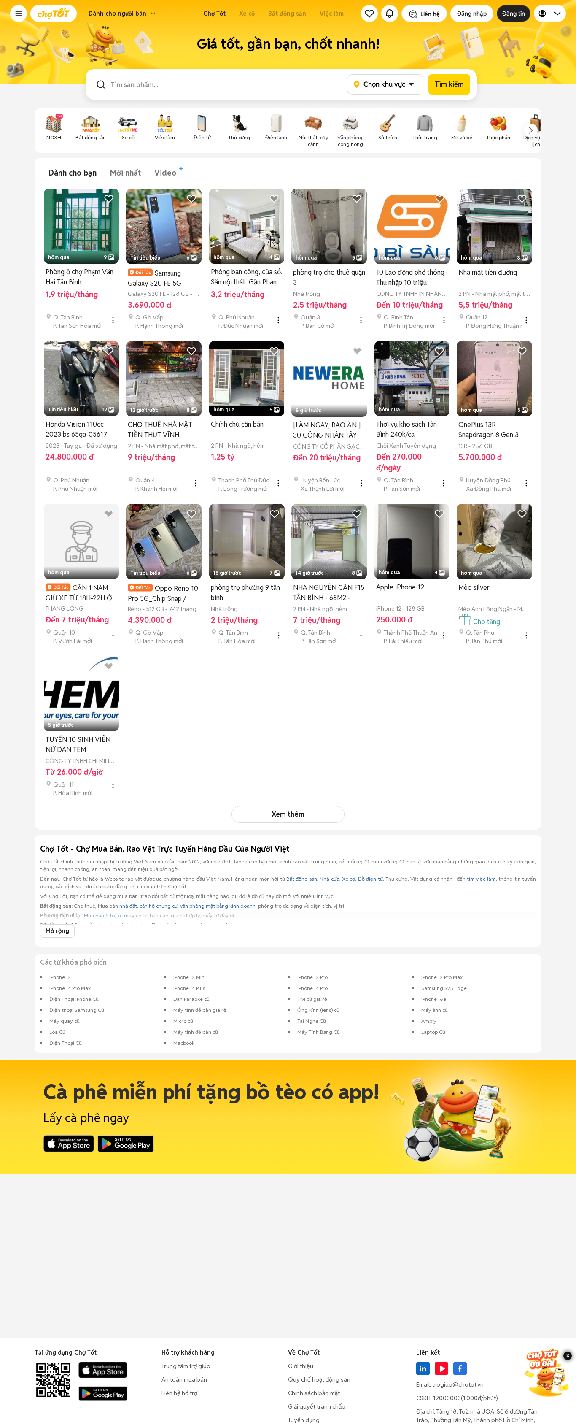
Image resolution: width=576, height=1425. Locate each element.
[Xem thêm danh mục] (531, 130)
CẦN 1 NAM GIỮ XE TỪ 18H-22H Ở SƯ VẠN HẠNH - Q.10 (79, 593)
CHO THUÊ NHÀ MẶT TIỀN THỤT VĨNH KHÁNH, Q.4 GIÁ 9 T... (161, 430)
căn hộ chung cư (159, 906)
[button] (18, 13)
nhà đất (128, 906)
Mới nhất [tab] (125, 173)
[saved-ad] (369, 13)
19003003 (447, 1398)
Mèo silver (474, 587)
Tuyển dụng (304, 1420)
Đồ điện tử (370, 879)
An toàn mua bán (184, 1379)
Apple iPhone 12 (400, 587)
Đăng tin (513, 13)
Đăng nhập (472, 13)
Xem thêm (288, 814)
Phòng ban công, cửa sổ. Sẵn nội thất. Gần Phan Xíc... (247, 277)
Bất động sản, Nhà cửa (312, 879)
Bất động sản (287, 13)
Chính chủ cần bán (237, 424)
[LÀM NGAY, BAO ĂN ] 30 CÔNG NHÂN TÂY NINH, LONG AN (327, 431)
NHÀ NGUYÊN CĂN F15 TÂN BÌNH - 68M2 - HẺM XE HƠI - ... (328, 593)
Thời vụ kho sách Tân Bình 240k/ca (406, 429)
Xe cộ (247, 13)
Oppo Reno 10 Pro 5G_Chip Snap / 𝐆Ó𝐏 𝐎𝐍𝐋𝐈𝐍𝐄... (163, 593)
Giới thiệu (300, 1366)
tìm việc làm (481, 879)
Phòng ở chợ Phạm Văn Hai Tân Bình (79, 277)
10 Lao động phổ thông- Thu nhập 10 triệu (411, 277)
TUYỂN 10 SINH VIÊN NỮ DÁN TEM (78, 744)
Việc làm (332, 13)
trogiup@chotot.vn (458, 1384)
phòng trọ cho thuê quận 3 (329, 277)
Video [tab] (165, 173)
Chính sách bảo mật (314, 1393)
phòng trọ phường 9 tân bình (245, 592)
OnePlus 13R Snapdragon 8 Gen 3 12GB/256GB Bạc (488, 430)
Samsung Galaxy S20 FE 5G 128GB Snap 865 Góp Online (159, 278)
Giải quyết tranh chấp (316, 1406)
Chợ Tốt (214, 13)
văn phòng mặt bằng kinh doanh (218, 906)
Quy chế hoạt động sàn (319, 1379)
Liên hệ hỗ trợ (179, 1393)
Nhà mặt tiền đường (487, 272)
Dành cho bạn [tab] (72, 173)
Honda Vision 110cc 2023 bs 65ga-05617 (77, 429)
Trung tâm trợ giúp (185, 1366)
